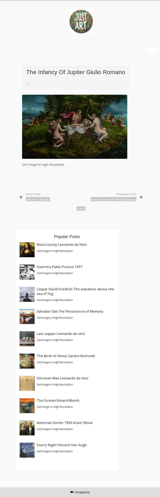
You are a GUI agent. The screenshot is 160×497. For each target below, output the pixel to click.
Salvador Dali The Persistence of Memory (70, 311)
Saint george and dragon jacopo (113, 199)
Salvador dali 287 (38, 199)
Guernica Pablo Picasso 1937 (59, 267)
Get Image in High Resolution (43, 164)
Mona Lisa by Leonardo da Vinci (62, 244)
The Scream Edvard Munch (58, 400)
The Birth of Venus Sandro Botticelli (66, 356)
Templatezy (82, 492)
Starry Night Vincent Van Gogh (62, 445)
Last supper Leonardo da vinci (61, 333)
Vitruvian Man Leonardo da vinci (62, 378)
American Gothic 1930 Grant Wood (64, 422)
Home (80, 208)
